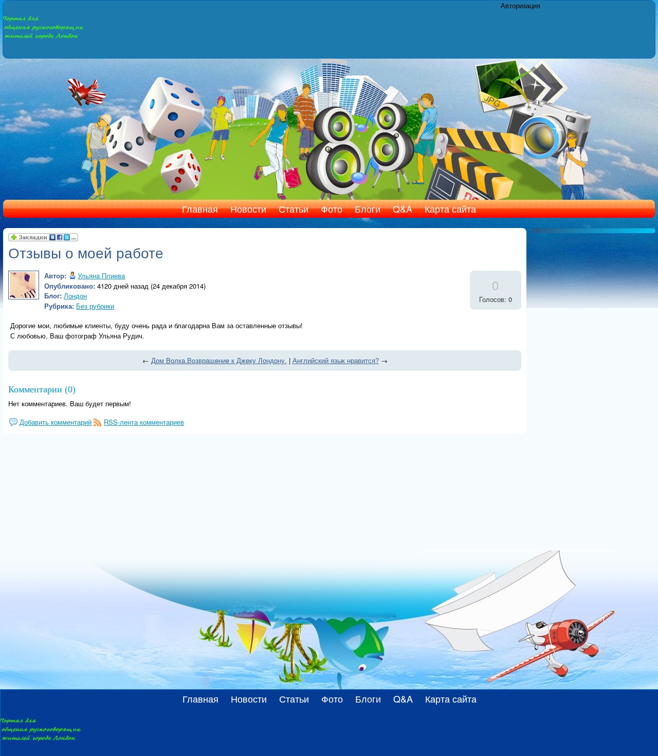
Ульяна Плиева (101, 275)
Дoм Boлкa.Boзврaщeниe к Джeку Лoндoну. (219, 360)
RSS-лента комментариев (144, 422)
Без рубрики (95, 306)
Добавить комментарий (56, 422)
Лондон (75, 295)
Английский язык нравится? (336, 360)
